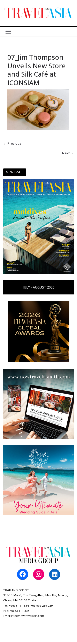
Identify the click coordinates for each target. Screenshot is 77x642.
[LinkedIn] (54, 574)
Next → (68, 153)
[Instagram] (38, 574)
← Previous (12, 143)
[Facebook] (22, 574)
